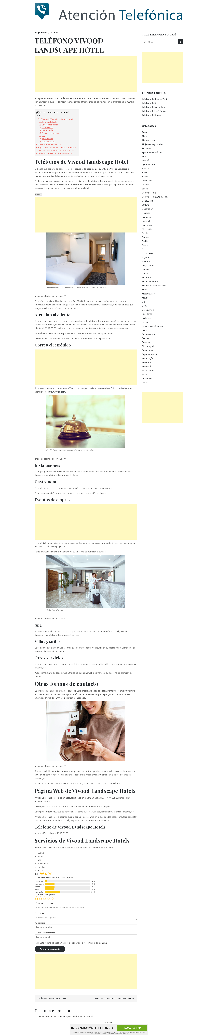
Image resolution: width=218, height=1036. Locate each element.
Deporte (146, 213)
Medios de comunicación (154, 285)
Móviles (146, 297)
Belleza (145, 176)
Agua (144, 132)
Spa (43, 136)
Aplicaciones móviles (152, 152)
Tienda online (148, 370)
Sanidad (146, 338)
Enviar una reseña (50, 949)
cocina (145, 188)
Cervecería (147, 180)
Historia (146, 261)
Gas (144, 249)
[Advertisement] (86, 74)
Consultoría (147, 201)
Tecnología (147, 358)
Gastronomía (47, 130)
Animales (146, 148)
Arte (144, 156)
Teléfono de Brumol (151, 115)
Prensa (145, 322)
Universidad (147, 378)
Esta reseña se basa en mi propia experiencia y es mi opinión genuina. (73, 943)
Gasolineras (147, 253)
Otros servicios (48, 141)
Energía (145, 237)
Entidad (145, 241)
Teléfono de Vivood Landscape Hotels (58, 150)
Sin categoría (148, 346)
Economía (146, 217)
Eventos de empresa (50, 133)
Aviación (146, 160)
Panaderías (147, 314)
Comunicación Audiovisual (154, 197)
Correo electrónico (50, 125)
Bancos (145, 168)
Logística (146, 273)
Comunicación (149, 192)
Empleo (145, 233)
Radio (144, 330)
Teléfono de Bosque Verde (155, 99)
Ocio (144, 302)
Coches (145, 184)
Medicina (146, 277)
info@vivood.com (56, 392)
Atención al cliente (49, 122)
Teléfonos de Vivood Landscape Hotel (55, 119)
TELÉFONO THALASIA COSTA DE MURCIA (114, 998)
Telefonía (146, 362)
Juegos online (148, 265)
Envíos (145, 245)
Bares (144, 172)
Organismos (148, 310)
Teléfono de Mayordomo (154, 107)
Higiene (145, 257)
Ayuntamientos (149, 164)
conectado (62, 1016)
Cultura (145, 205)
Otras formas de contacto (50, 144)
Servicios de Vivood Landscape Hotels (56, 153)
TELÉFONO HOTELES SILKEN (51, 998)
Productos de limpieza (153, 326)
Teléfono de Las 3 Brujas (154, 111)
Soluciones (147, 350)
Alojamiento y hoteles (46, 32)
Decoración (147, 209)
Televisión (147, 366)
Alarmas (146, 136)
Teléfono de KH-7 (150, 103)
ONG (144, 306)
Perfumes (146, 318)
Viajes (145, 382)
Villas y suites (47, 139)
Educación (147, 225)
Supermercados (149, 354)
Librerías (146, 269)
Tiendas (146, 374)
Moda (144, 289)
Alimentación (148, 140)
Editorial (146, 221)
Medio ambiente (150, 281)
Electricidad (147, 229)
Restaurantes (148, 334)
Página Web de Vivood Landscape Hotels (57, 147)
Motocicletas (148, 293)
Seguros (146, 342)
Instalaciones (47, 127)
